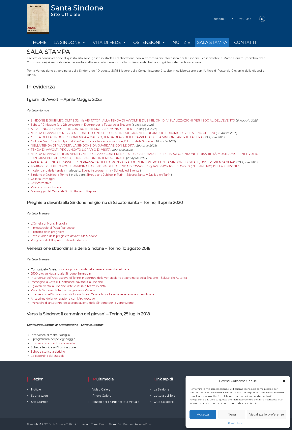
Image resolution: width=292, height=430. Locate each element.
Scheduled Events (126, 170)
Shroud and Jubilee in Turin (105, 174)
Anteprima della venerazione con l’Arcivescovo (63, 298)
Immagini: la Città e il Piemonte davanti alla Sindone (67, 282)
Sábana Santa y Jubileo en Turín (148, 174)
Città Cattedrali (164, 402)
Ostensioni (146, 42)
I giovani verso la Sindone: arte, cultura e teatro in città (68, 286)
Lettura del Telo (164, 395)
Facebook (218, 19)
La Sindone (67, 42)
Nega (232, 414)
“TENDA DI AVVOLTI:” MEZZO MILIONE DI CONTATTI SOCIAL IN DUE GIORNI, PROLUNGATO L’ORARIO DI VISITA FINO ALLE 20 (123, 133)
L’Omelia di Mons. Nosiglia (49, 223)
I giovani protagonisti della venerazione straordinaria (93, 269)
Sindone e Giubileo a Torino (49, 174)
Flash (102, 423)
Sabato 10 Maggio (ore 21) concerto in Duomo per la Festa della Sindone (81, 124)
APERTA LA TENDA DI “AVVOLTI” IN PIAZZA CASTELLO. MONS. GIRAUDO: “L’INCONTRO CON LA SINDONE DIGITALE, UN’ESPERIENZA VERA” (133, 162)
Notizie (181, 42)
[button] (284, 381)
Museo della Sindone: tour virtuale (115, 402)
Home (40, 42)
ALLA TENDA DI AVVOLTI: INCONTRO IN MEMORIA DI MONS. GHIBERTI (83, 129)
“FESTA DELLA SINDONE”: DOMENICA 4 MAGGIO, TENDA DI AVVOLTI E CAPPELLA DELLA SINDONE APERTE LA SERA (116, 137)
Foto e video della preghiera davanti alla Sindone (64, 236)
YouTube (245, 19)
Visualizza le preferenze (266, 414)
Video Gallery (101, 389)
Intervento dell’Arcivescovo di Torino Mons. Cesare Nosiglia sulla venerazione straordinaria (92, 294)
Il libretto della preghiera (47, 232)
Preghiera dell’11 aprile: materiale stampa (59, 240)
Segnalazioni (39, 395)
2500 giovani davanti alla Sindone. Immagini (61, 273)
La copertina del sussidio (48, 356)
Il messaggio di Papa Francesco (53, 227)
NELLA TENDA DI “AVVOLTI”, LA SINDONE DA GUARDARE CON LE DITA (82, 145)
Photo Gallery (101, 395)
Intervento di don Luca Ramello (53, 343)
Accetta (203, 414)
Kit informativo (41, 183)
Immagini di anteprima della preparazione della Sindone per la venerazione (82, 303)
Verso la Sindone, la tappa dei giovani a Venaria (63, 290)
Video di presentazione (47, 187)
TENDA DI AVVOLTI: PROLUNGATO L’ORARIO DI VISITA (70, 149)
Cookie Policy (236, 422)
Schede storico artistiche (48, 351)
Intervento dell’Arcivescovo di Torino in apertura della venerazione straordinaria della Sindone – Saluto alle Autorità (109, 278)
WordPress (145, 423)
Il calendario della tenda (47, 170)
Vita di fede (107, 42)
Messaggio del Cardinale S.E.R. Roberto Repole (63, 191)
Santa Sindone (77, 7)
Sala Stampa (212, 42)
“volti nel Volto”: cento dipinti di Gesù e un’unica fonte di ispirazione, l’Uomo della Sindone (92, 141)
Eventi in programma (96, 170)
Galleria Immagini (43, 179)
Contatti (245, 42)
